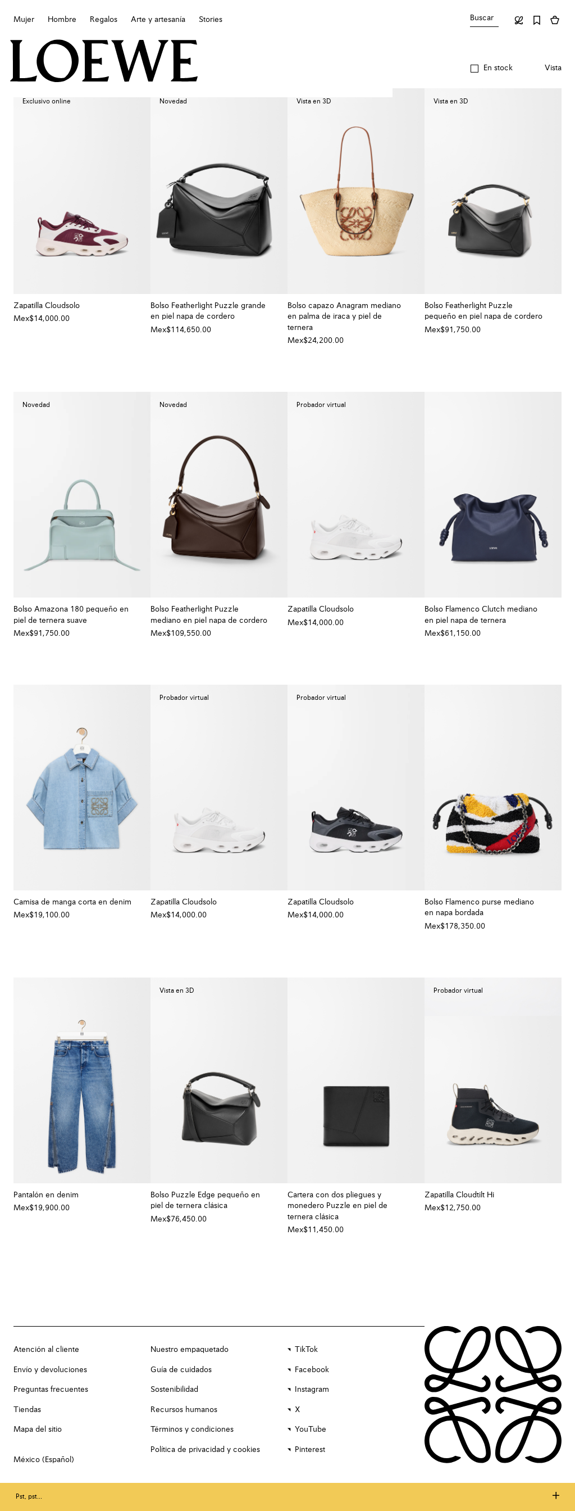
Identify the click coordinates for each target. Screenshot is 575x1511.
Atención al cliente (46, 1350)
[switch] (553, 68)
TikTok (306, 1350)
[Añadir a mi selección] (136, 306)
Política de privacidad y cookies (205, 1450)
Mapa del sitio (37, 1429)
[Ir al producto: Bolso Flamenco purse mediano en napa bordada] (493, 787)
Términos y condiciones (192, 1429)
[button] (491, 68)
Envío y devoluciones (50, 1370)
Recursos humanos (183, 1410)
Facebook (312, 1370)
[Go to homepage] (104, 62)
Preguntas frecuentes (50, 1390)
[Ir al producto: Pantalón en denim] (81, 1080)
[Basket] (555, 20)
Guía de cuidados (181, 1370)
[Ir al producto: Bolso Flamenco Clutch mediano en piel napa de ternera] (493, 495)
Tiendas (27, 1410)
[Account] (519, 20)
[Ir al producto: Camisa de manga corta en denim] (81, 787)
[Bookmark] (537, 20)
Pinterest (310, 1450)
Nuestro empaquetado (189, 1350)
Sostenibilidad (174, 1390)
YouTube (310, 1429)
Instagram (312, 1390)
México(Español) (43, 1460)
